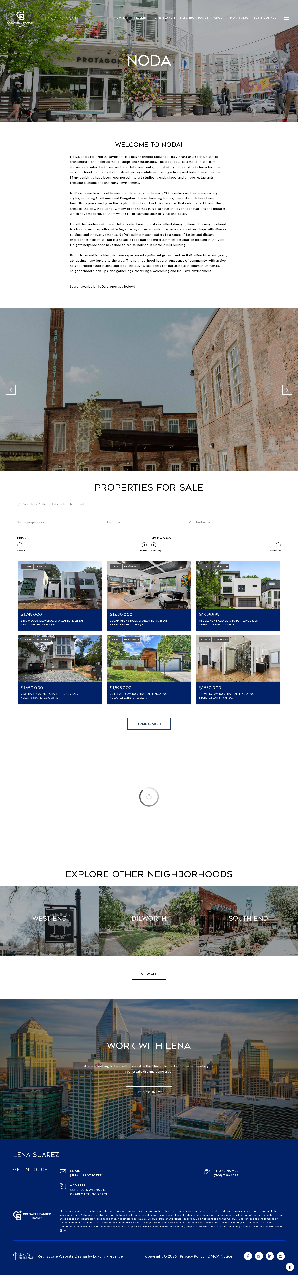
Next (287, 390)
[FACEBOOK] (248, 1256)
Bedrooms (203, 522)
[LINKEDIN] (270, 1256)
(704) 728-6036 (226, 1175)
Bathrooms (114, 522)
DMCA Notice (220, 1256)
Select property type (32, 522)
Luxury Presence (108, 1256)
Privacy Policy (192, 1256)
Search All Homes (149, 724)
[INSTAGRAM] (259, 1256)
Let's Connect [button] (149, 1092)
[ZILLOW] (281, 1256)
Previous (11, 390)
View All (149, 974)
